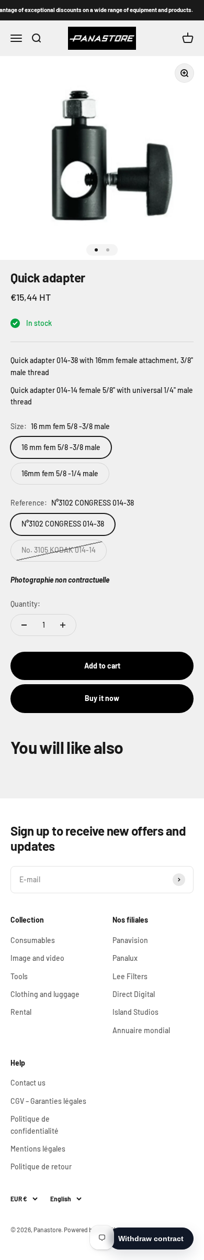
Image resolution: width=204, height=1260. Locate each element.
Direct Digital (133, 994)
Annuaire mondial (141, 1030)
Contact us (28, 1082)
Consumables (32, 940)
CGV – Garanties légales (48, 1101)
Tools (19, 976)
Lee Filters (130, 976)
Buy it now (102, 698)
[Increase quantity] (63, 625)
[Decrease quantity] (24, 625)
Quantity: (25, 603)
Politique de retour (41, 1166)
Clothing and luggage (45, 994)
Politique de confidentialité (34, 1124)
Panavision (130, 940)
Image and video (37, 958)
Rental (20, 1011)
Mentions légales (37, 1148)
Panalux (125, 958)
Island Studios (135, 1011)
